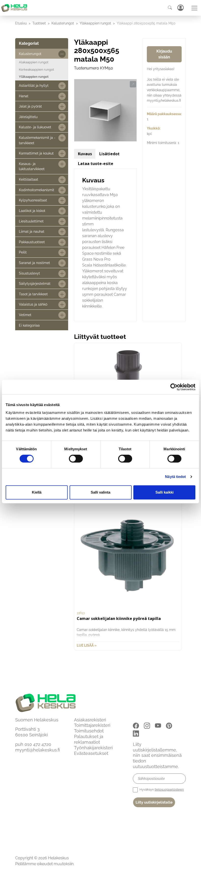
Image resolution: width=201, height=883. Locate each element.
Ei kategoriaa (29, 325)
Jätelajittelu (28, 117)
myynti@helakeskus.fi (37, 749)
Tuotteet (39, 23)
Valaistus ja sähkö (33, 304)
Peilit (23, 252)
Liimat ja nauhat (31, 231)
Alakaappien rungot (33, 62)
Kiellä (36, 492)
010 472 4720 (38, 744)
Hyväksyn (161, 789)
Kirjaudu (180, 7)
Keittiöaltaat (28, 179)
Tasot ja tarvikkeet (33, 294)
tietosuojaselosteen (169, 789)
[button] (133, 84)
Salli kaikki (164, 492)
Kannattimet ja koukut (36, 153)
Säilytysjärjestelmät (34, 283)
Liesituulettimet (31, 221)
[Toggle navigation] (194, 8)
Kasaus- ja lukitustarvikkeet (32, 166)
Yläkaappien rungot (95, 23)
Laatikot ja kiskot (32, 211)
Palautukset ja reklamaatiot (88, 739)
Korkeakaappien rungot (36, 69)
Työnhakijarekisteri (93, 747)
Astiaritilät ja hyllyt (34, 85)
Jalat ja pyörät (30, 106)
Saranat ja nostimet (34, 263)
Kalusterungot (62, 23)
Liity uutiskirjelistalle (154, 802)
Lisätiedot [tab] (109, 153)
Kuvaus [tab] (85, 153)
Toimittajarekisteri (92, 725)
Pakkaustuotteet (32, 242)
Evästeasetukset (91, 753)
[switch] (76, 459)
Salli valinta (100, 492)
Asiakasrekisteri (90, 719)
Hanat (23, 96)
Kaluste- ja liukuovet (35, 127)
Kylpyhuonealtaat (33, 200)
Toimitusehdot (89, 730)
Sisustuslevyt (29, 273)
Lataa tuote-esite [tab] (95, 163)
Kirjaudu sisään (164, 54)
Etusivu (21, 23)
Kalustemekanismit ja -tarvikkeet (37, 140)
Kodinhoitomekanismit (36, 190)
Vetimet (25, 315)
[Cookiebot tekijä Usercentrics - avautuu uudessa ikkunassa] (173, 387)
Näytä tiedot (175, 477)
